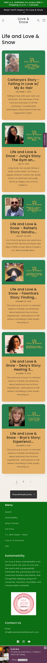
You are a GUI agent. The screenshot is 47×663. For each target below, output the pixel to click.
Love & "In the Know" (14, 540)
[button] (3, 20)
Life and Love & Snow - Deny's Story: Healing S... (23, 365)
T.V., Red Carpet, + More (16, 534)
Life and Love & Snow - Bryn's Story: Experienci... (23, 438)
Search (8, 512)
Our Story (9, 529)
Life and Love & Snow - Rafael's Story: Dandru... (23, 228)
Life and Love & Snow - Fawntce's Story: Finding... (23, 293)
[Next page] (30, 481)
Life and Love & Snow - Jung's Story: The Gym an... (23, 156)
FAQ (7, 546)
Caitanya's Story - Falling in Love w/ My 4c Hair (23, 84)
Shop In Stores (11, 523)
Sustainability (11, 517)
